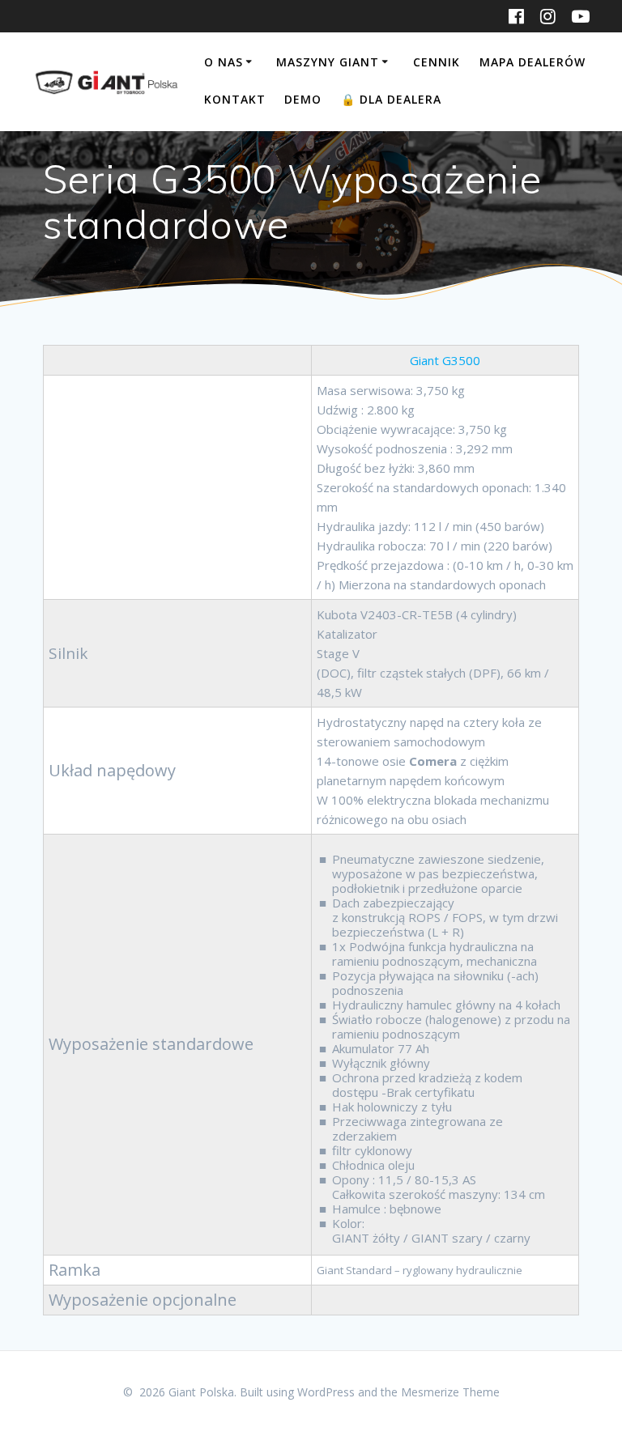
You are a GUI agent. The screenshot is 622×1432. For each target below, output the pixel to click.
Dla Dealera (391, 99)
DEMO (303, 99)
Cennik (436, 62)
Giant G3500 (445, 360)
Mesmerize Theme (450, 1392)
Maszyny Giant (327, 62)
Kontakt (235, 99)
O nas (223, 62)
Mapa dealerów (532, 62)
